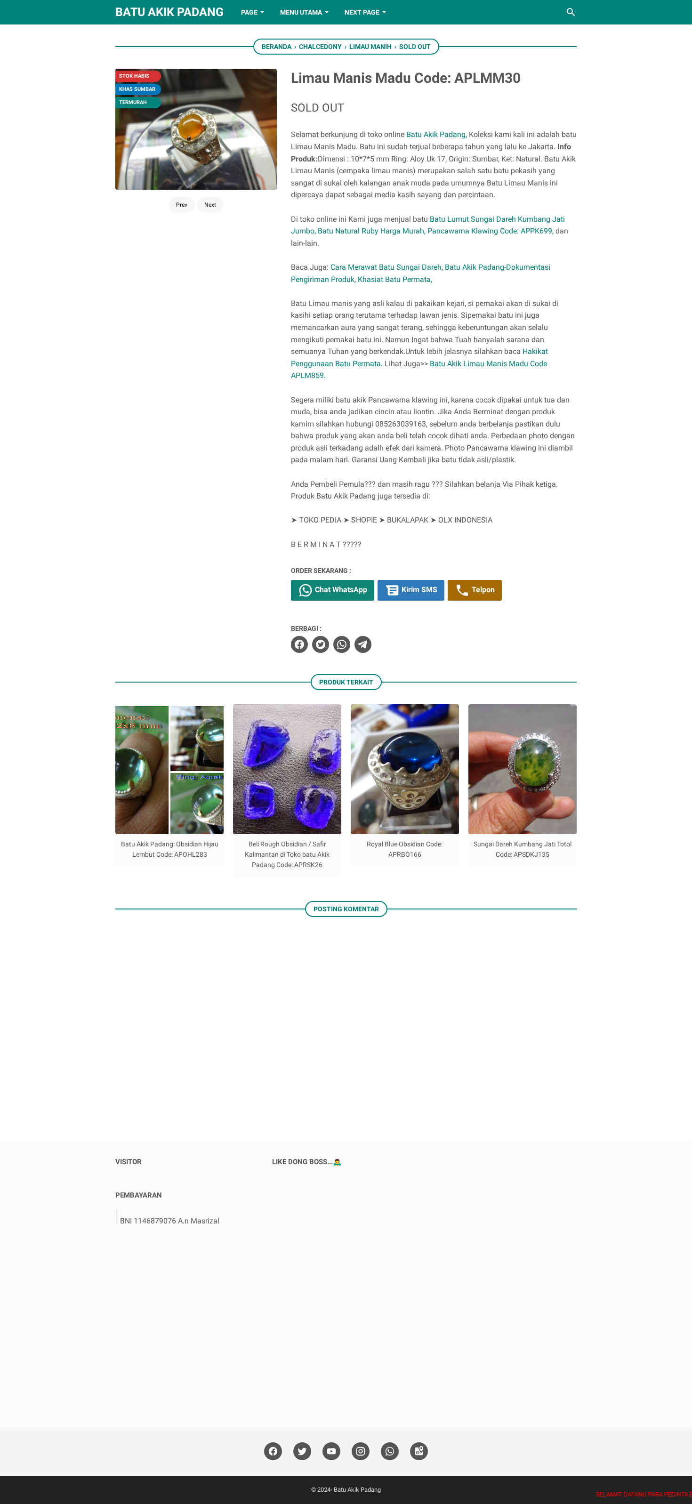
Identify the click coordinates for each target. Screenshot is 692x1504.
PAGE (249, 12)
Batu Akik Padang (169, 12)
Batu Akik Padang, (436, 134)
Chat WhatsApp (340, 589)
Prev (181, 204)
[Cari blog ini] (571, 12)
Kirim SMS (418, 589)
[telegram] (362, 644)
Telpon (482, 589)
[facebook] (299, 644)
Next (210, 204)
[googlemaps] (419, 1451)
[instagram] (361, 1451)
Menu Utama (301, 12)
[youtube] (331, 1451)
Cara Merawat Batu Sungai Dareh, (386, 267)
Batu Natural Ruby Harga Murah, (372, 230)
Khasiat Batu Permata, (395, 279)
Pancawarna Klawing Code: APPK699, (490, 230)
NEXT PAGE (362, 12)
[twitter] (320, 644)
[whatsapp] (341, 644)
